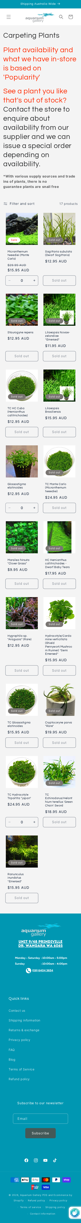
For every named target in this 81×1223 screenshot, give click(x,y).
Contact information (42, 1213)
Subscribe (40, 1133)
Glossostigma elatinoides (17, 486)
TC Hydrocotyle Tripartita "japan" (19, 796)
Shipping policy (55, 1207)
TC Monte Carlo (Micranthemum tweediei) (55, 488)
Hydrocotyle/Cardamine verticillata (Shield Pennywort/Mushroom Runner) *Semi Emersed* (58, 644)
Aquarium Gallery (31, 1195)
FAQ (12, 1050)
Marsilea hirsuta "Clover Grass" (19, 562)
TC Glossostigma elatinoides (19, 724)
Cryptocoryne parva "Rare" (58, 724)
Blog (12, 1059)
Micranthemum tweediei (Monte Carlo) (18, 255)
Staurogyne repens (20, 332)
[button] (8, 17)
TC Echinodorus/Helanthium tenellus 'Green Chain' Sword (59, 800)
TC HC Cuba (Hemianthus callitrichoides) (18, 412)
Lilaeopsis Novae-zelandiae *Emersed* (57, 336)
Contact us (17, 1010)
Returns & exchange (24, 1030)
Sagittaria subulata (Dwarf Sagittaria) (58, 253)
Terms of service (30, 1207)
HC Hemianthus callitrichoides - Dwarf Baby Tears (57, 564)
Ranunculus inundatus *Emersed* (16, 878)
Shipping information (24, 1020)
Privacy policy (19, 1040)
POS (45, 1195)
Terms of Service (22, 1069)
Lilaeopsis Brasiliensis (53, 410)
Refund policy (19, 1079)
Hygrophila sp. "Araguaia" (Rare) (19, 637)
